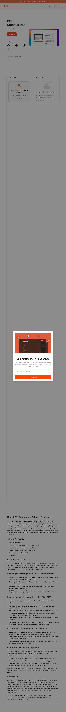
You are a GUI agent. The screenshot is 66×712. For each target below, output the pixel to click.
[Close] (51, 333)
